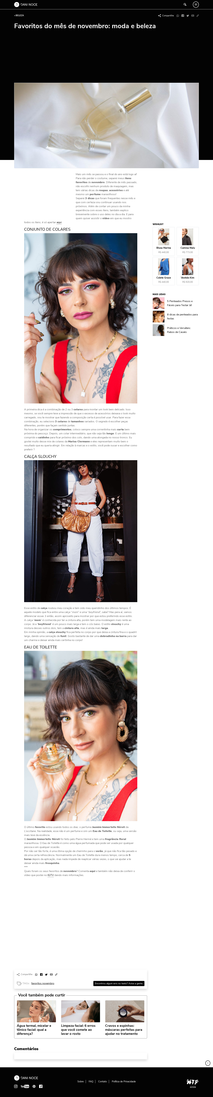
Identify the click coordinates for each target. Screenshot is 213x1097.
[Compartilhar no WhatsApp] (178, 15)
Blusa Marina (164, 248)
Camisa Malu (188, 248)
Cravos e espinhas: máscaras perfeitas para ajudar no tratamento (123, 1030)
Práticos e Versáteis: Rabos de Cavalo (179, 330)
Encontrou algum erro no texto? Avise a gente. (119, 983)
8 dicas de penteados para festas (182, 317)
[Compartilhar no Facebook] (183, 15)
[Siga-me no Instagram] (15, 1086)
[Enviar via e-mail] (193, 15)
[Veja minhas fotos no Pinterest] (34, 1086)
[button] (198, 15)
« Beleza (19, 15)
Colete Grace (164, 277)
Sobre (80, 1081)
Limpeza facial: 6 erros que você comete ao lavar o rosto (78, 1030)
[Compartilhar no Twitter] (188, 15)
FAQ (91, 1081)
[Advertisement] (106, 57)
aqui (59, 222)
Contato (102, 1081)
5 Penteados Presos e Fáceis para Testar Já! (180, 303)
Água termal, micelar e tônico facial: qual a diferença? (34, 1030)
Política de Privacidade (124, 1081)
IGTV (51, 875)
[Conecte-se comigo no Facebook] (40, 1086)
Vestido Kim (188, 277)
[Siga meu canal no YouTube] (25, 1086)
